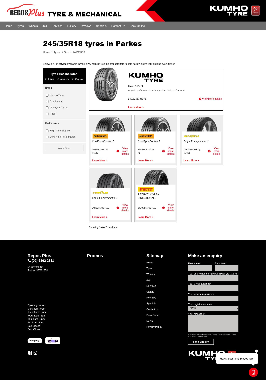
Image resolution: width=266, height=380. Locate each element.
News (149, 321)
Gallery (71, 26)
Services (57, 26)
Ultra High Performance (63, 136)
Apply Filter (64, 148)
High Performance (60, 130)
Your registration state (200, 304)
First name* (194, 263)
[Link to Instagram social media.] (35, 352)
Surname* (220, 263)
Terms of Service (197, 336)
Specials (101, 26)
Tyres (20, 26)
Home (8, 26)
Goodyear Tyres (58, 107)
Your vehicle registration (201, 294)
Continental (56, 101)
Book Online (137, 26)
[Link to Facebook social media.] (30, 352)
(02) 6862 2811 (43, 261)
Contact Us (118, 26)
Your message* (196, 314)
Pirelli (53, 113)
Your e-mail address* (199, 284)
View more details (212, 98)
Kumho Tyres (57, 95)
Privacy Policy (154, 327)
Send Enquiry (201, 341)
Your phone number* (213, 273)
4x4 (44, 26)
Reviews (86, 26)
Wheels (33, 26)
